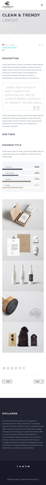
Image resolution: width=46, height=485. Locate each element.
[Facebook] (4, 368)
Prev (8, 382)
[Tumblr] (16, 368)
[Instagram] (26, 466)
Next (38, 382)
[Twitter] (8, 368)
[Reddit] (24, 368)
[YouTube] (28, 466)
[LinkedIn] (20, 368)
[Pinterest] (12, 368)
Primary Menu (42, 5)
